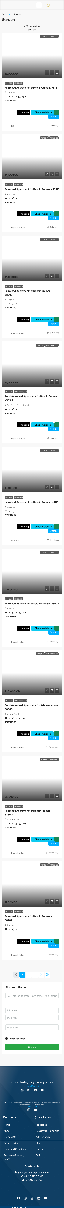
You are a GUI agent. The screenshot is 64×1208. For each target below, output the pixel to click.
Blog (38, 1142)
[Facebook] (22, 1090)
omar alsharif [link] (16, 540)
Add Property (43, 1136)
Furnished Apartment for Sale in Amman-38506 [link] (32, 603)
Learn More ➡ (32, 1085)
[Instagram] (29, 1090)
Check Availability (43, 112)
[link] (32, 55)
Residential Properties (47, 1130)
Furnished (18, 83)
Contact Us (10, 1136)
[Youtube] (45, 1198)
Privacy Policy (11, 1142)
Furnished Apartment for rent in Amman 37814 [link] (31, 87)
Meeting (24, 112)
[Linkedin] (35, 1090)
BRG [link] (13, 126)
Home (7, 14)
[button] (32, 1038)
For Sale (9, 599)
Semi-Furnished (20, 392)
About (7, 1130)
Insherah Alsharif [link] (18, 228)
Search (32, 1047)
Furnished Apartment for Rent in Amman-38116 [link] (31, 501)
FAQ (38, 1154)
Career (39, 1148)
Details (54, 116)
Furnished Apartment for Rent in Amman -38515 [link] (32, 189)
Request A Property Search (14, 1156)
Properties (41, 1124)
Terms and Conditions (15, 1148)
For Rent (9, 83)
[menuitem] (48, 5)
